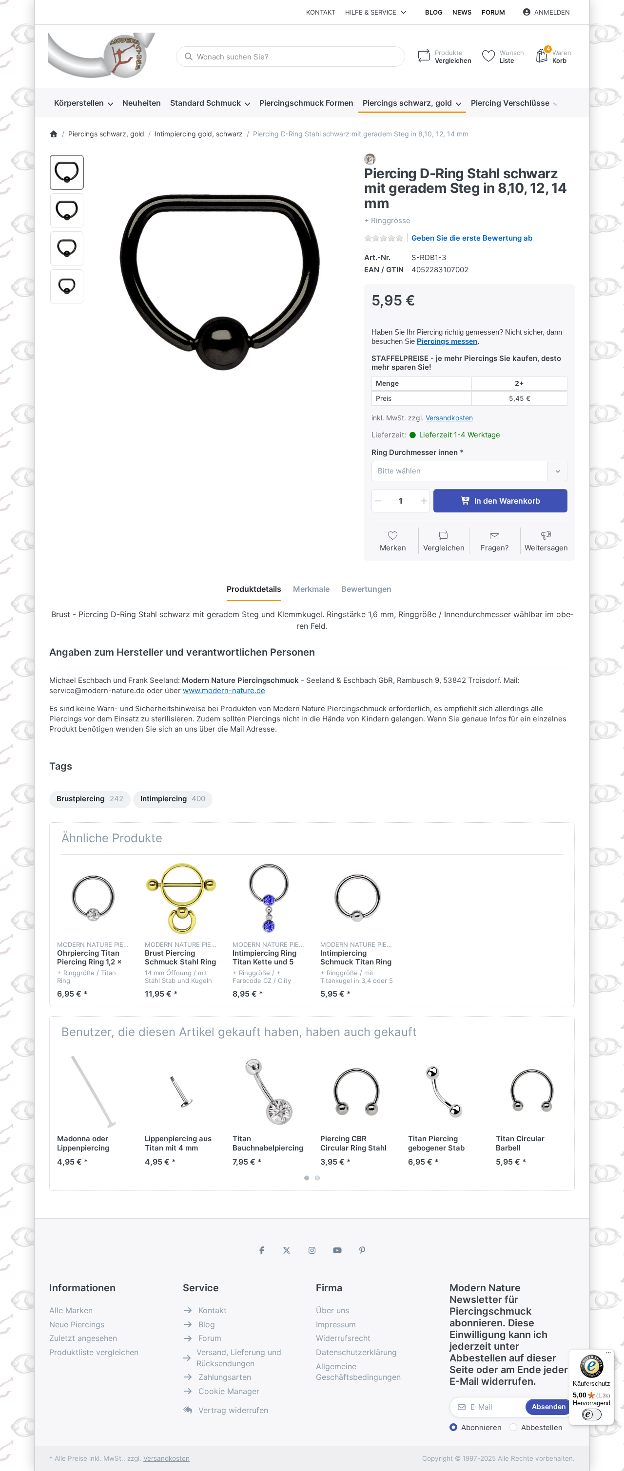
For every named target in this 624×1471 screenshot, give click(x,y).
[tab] (254, 589)
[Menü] (608, 1355)
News (461, 12)
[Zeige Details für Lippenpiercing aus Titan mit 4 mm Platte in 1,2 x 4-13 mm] (181, 1092)
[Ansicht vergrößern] (221, 282)
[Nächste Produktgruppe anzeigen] (563, 1119)
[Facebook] (262, 1250)
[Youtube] (337, 1250)
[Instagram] (312, 1250)
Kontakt (320, 12)
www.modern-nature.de (224, 690)
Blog (434, 12)
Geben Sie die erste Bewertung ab (471, 238)
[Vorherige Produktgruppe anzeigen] (60, 1119)
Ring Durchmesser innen (414, 452)
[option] (66, 172)
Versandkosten (449, 418)
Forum (493, 12)
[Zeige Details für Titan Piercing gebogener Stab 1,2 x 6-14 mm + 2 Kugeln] (444, 1092)
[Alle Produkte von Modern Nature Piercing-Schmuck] (370, 158)
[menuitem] (83, 103)
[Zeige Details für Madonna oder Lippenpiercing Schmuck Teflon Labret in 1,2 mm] (93, 1092)
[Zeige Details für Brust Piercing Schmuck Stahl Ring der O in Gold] (181, 898)
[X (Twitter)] (287, 1250)
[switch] (592, 1414)
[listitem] (221, 282)
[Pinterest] (362, 1250)
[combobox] (290, 56)
